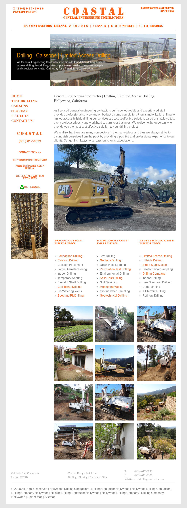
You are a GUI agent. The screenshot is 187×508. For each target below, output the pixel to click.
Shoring (19, 110)
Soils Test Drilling (111, 278)
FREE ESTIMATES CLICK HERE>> (30, 167)
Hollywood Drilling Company (120, 492)
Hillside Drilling (152, 260)
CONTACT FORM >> (30, 152)
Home (16, 96)
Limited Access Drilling (157, 256)
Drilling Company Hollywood (30, 492)
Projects (19, 115)
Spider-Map (35, 496)
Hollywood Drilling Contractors (69, 488)
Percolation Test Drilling (115, 269)
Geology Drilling (110, 260)
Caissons (19, 105)
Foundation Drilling (70, 256)
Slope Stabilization (154, 264)
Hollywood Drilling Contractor (151, 488)
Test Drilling (24, 100)
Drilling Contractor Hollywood (110, 488)
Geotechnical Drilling (113, 295)
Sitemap (50, 496)
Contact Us (22, 120)
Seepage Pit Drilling (71, 295)
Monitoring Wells (111, 286)
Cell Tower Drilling (69, 286)
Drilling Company (153, 273)
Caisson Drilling (68, 260)
